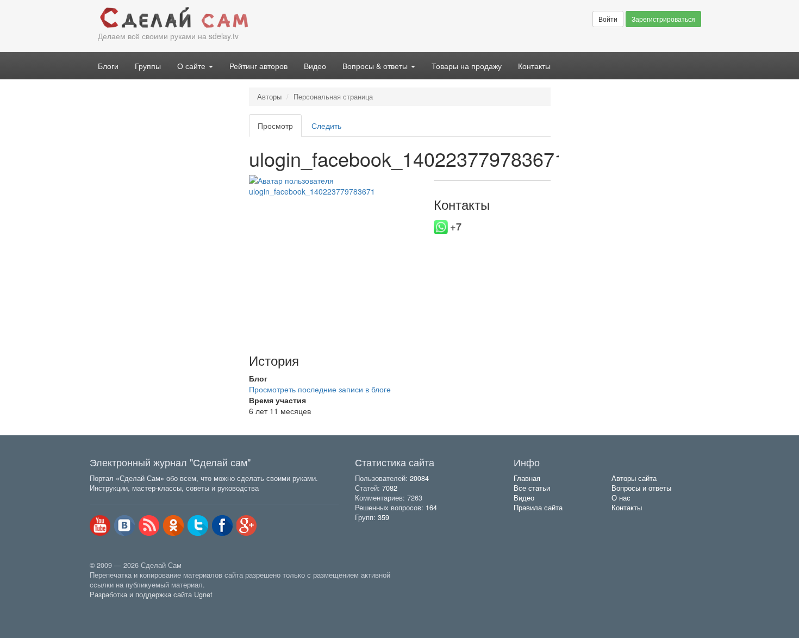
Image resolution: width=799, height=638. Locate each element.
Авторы (269, 97)
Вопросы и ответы (641, 488)
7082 (389, 488)
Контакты (534, 65)
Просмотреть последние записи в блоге (320, 389)
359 (383, 517)
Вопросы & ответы (376, 65)
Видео (315, 65)
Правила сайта (538, 507)
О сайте (192, 65)
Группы (148, 65)
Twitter (198, 525)
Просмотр (280, 128)
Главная (527, 478)
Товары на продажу (467, 65)
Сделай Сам (244, 17)
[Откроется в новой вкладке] (114, 607)
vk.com (124, 525)
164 (431, 507)
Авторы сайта (634, 478)
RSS (149, 525)
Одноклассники (173, 525)
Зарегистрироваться (663, 18)
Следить (326, 125)
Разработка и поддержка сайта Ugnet (151, 594)
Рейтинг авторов (258, 65)
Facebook (222, 525)
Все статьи (532, 488)
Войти (607, 18)
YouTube (100, 525)
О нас (621, 498)
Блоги (108, 65)
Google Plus (246, 525)
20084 (419, 478)
